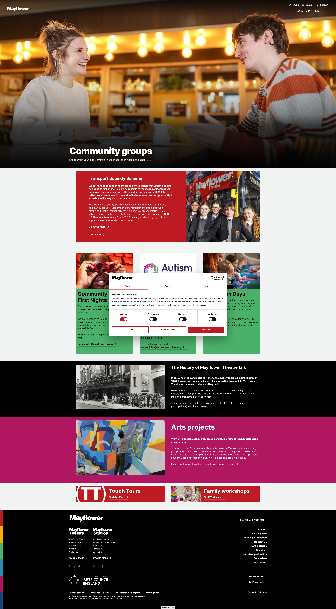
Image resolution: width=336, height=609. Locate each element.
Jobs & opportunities (255, 554)
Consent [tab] (129, 286)
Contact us (95, 234)
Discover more (97, 226)
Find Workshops (213, 497)
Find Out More (117, 497)
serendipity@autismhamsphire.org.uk (162, 347)
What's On (304, 11)
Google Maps (76, 558)
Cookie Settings (168, 607)
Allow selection (168, 330)
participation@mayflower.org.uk (189, 406)
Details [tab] (168, 286)
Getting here (259, 533)
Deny (130, 330)
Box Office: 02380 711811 (253, 520)
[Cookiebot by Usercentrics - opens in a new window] (212, 278)
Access (262, 529)
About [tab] (207, 286)
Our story (261, 550)
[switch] (153, 319)
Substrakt (262, 592)
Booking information (255, 537)
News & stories (258, 546)
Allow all (206, 330)
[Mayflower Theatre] (19, 8)
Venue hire (260, 558)
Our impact (260, 562)
